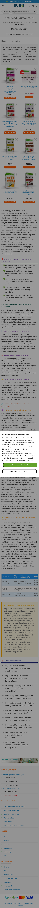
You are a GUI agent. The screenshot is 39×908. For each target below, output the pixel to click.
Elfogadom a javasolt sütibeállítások (20, 465)
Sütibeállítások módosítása (19, 471)
